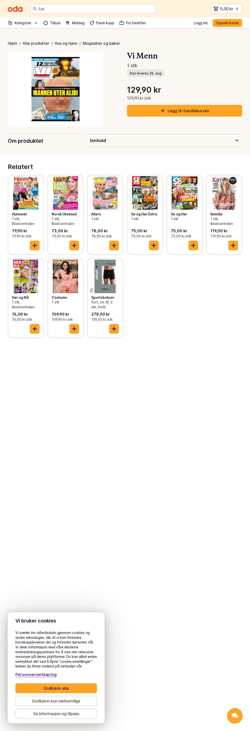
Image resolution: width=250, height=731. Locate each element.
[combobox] (96, 8)
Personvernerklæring (36, 674)
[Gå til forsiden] (15, 9)
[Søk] (34, 8)
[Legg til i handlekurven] (35, 245)
